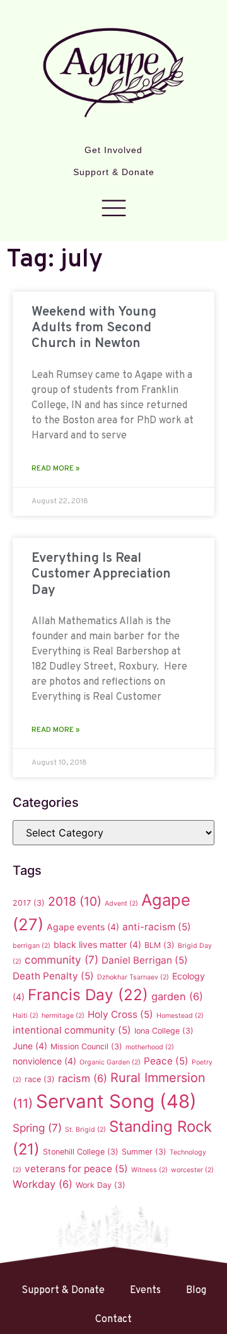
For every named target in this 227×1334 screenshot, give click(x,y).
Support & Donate (113, 172)
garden (177, 996)
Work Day (100, 1185)
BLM (159, 945)
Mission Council (86, 1046)
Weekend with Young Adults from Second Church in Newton (94, 328)
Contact (113, 1319)
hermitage (63, 1016)
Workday (43, 1184)
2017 (29, 903)
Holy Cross (120, 1014)
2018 (75, 901)
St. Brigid (85, 1130)
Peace (166, 1061)
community (61, 959)
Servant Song (116, 1101)
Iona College (164, 1030)
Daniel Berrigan (145, 960)
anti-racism (156, 927)
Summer (144, 1151)
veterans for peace (76, 1169)
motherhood (149, 1047)
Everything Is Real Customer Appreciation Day (101, 574)
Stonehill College (81, 1151)
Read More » (55, 469)
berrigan (31, 946)
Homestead (180, 1016)
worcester (192, 1170)
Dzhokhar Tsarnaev (133, 977)
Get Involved (113, 150)
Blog (196, 1290)
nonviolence (44, 1061)
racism (82, 1078)
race (40, 1079)
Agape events (83, 926)
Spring (37, 1127)
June (30, 1045)
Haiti (25, 1016)
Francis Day (88, 995)
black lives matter (97, 944)
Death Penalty (53, 976)
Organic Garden (110, 1062)
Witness (149, 1170)
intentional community (72, 1030)
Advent (121, 903)
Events (145, 1290)
